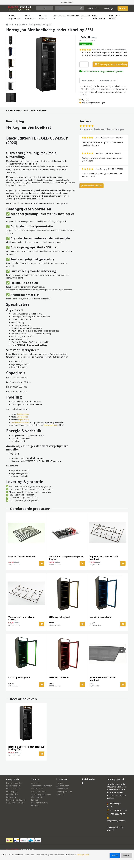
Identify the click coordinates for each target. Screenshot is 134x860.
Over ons (35, 783)
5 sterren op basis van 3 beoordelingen (109, 49)
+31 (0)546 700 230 (118, 810)
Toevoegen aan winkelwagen (112, 64)
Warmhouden (73, 15)
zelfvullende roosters (20, 422)
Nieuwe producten (64, 791)
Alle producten (62, 785)
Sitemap (34, 800)
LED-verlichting (50, 425)
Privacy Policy (37, 788)
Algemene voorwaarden (41, 785)
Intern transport (29, 17)
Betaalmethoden (38, 791)
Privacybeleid (83, 855)
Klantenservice (37, 797)
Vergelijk (85, 100)
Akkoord (115, 855)
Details (9, 110)
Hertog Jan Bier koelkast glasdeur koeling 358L (32, 24)
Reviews (18, 110)
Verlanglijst (109, 8)
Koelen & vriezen (43, 17)
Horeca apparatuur (14, 17)
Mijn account (93, 8)
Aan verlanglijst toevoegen (93, 102)
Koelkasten (85, 15)
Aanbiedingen (62, 788)
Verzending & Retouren (41, 794)
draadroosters (22, 414)
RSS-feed (60, 794)
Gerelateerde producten (34, 110)
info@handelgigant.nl (116, 820)
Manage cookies (67, 2)
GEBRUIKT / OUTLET (114, 17)
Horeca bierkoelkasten (98, 17)
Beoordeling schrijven (92, 185)
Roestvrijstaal (59, 15)
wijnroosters (22, 417)
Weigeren (126, 855)
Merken (59, 783)
